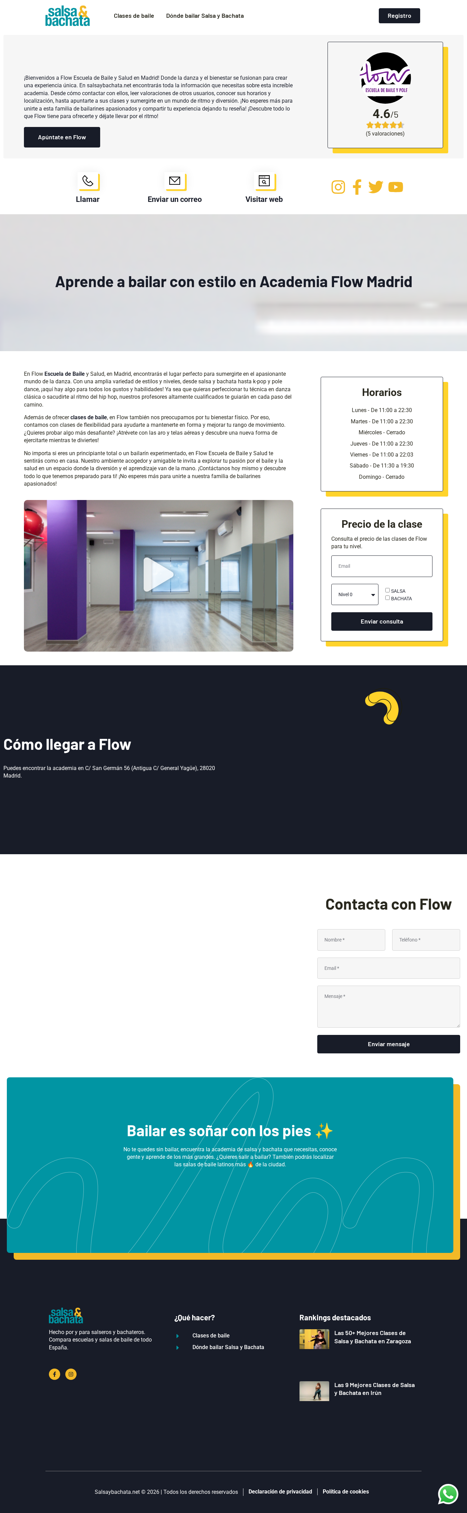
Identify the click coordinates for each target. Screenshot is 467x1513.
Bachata (401, 598)
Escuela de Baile (64, 374)
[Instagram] (71, 1374)
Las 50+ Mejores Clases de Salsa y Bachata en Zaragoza (372, 1336)
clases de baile (88, 417)
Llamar (87, 199)
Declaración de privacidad (280, 1491)
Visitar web (264, 199)
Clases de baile (134, 15)
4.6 (381, 114)
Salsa (398, 590)
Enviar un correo (175, 199)
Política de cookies (346, 1491)
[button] (159, 575)
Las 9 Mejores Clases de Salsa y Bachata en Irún (374, 1388)
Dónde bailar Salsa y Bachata (205, 15)
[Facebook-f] (54, 1374)
